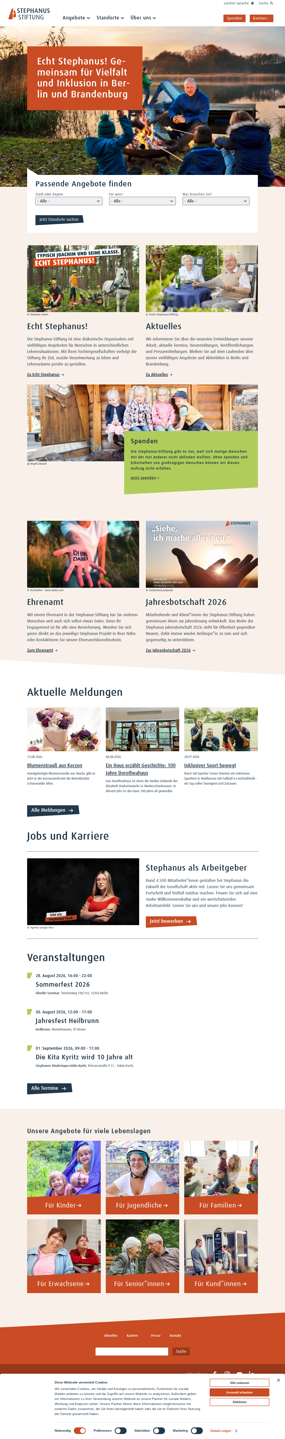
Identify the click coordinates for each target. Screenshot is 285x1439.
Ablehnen (240, 1402)
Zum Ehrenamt (40, 650)
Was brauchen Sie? (197, 194)
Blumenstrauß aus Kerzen (54, 765)
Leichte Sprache (236, 3)
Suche (263, 3)
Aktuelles (111, 1335)
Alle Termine (44, 1088)
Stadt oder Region (49, 194)
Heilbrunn (43, 1029)
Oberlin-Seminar (47, 993)
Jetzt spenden (143, 478)
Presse (156, 1335)
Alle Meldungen (48, 810)
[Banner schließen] (278, 1380)
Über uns (141, 17)
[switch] (121, 1430)
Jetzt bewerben (166, 921)
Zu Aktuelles (157, 375)
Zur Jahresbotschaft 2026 (168, 650)
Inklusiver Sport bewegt (210, 765)
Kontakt (175, 1335)
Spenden (234, 18)
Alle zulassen (239, 1383)
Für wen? (116, 194)
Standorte (108, 17)
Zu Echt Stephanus (43, 375)
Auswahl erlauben (239, 1392)
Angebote (74, 17)
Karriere (259, 18)
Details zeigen (221, 1431)
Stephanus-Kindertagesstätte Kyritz (61, 1065)
